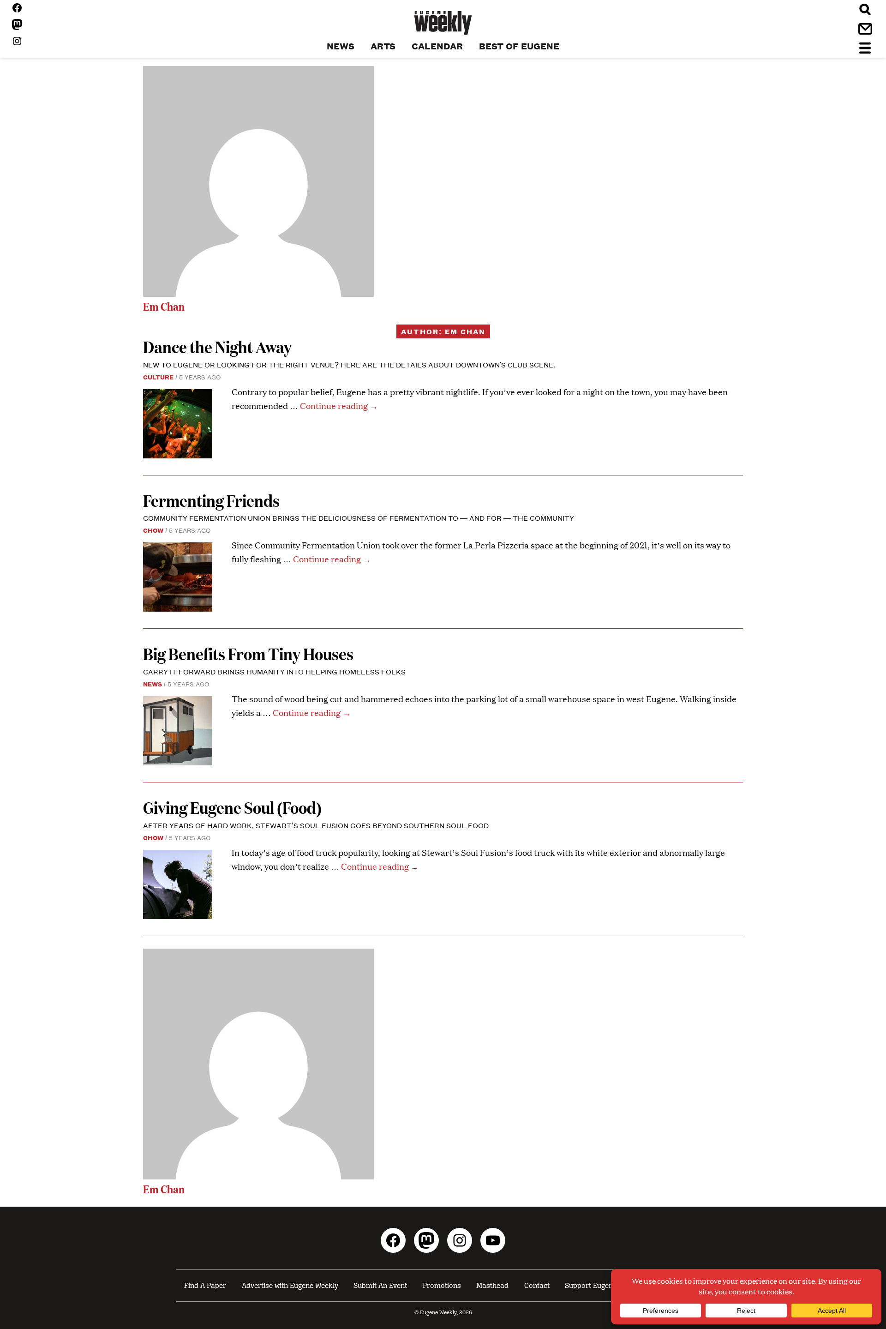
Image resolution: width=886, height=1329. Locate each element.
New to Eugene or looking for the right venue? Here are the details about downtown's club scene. (349, 364)
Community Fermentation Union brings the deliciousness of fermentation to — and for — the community (358, 518)
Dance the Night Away (217, 346)
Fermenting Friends (211, 500)
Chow (153, 530)
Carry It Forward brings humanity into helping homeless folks (275, 671)
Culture (158, 376)
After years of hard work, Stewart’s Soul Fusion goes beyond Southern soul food (316, 825)
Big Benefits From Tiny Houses (249, 653)
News (152, 683)
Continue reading (339, 405)
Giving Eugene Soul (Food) (232, 807)
